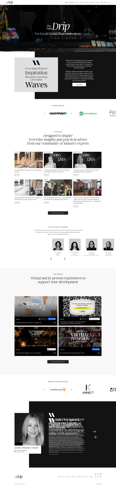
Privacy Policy (99, 483)
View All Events (58, 362)
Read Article (17, 174)
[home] (9, 2)
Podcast (82, 2)
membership (72, 2)
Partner (92, 2)
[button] (44, 113)
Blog (77, 2)
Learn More (79, 84)
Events (87, 2)
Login (108, 2)
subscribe (103, 2)
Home (66, 2)
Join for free (98, 476)
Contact (97, 2)
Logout (91, 476)
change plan (79, 476)
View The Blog (58, 213)
